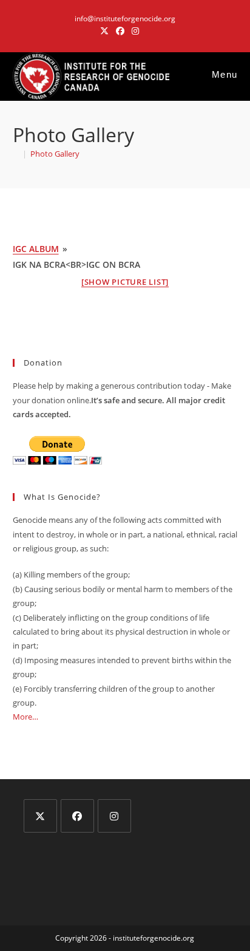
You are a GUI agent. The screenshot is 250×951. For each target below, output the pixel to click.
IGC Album (36, 248)
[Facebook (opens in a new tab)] (120, 31)
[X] (40, 816)
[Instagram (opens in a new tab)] (135, 31)
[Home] (16, 153)
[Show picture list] (125, 281)
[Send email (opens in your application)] (148, 31)
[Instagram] (114, 816)
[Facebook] (77, 816)
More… (25, 716)
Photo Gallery (54, 153)
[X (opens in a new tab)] (104, 31)
